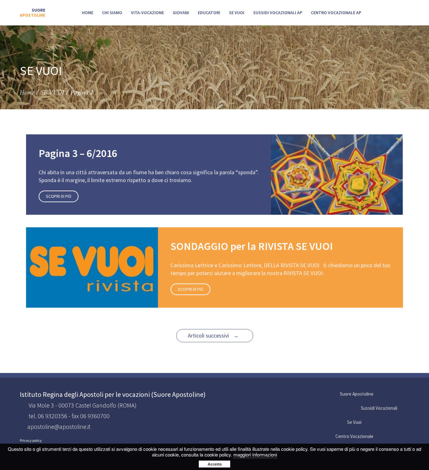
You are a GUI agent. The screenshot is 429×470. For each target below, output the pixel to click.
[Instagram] (403, 436)
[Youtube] (391, 394)
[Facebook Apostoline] (379, 394)
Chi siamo (112, 12)
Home (87, 12)
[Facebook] (379, 436)
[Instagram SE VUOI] (403, 394)
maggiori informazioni (255, 454)
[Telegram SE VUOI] (403, 422)
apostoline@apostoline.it (58, 426)
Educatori (209, 12)
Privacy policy (31, 440)
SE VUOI (236, 12)
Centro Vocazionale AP (336, 12)
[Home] (32, 13)
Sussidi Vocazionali (379, 408)
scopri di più (58, 196)
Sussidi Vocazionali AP (277, 12)
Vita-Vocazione (147, 12)
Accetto (215, 464)
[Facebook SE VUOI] (367, 422)
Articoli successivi (213, 335)
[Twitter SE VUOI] (379, 422)
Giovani (181, 12)
